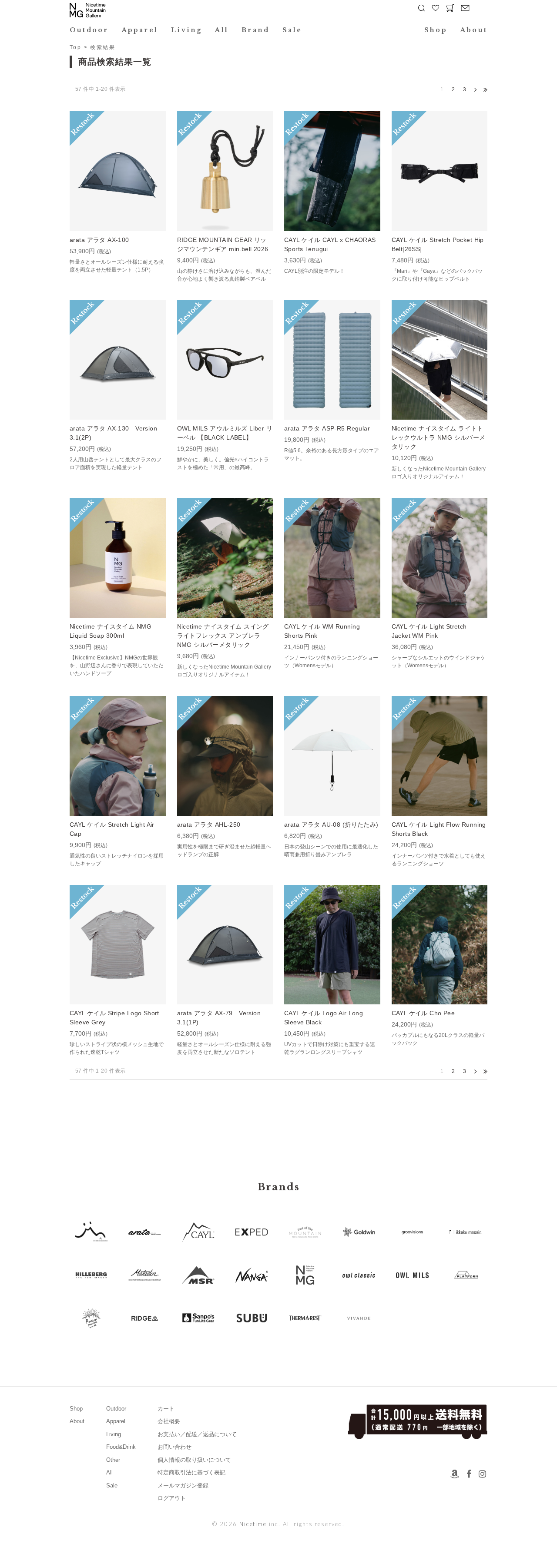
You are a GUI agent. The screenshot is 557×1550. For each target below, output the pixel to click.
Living (186, 30)
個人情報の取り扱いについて (194, 1460)
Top (75, 47)
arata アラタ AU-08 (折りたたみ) (331, 824)
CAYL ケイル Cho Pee (423, 1013)
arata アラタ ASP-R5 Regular (327, 428)
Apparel (140, 30)
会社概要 (169, 1421)
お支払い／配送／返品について (197, 1434)
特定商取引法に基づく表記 (191, 1472)
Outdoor (89, 30)
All (221, 30)
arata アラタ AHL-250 (209, 824)
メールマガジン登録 (183, 1485)
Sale (292, 30)
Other (113, 1460)
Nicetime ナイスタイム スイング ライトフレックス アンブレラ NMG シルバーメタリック (223, 635)
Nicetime (253, 1523)
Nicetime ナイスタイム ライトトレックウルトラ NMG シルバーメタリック (439, 437)
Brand (255, 30)
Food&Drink (121, 1447)
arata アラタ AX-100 (99, 239)
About (473, 30)
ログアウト (172, 1498)
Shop (435, 30)
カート (166, 1408)
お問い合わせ (174, 1447)
